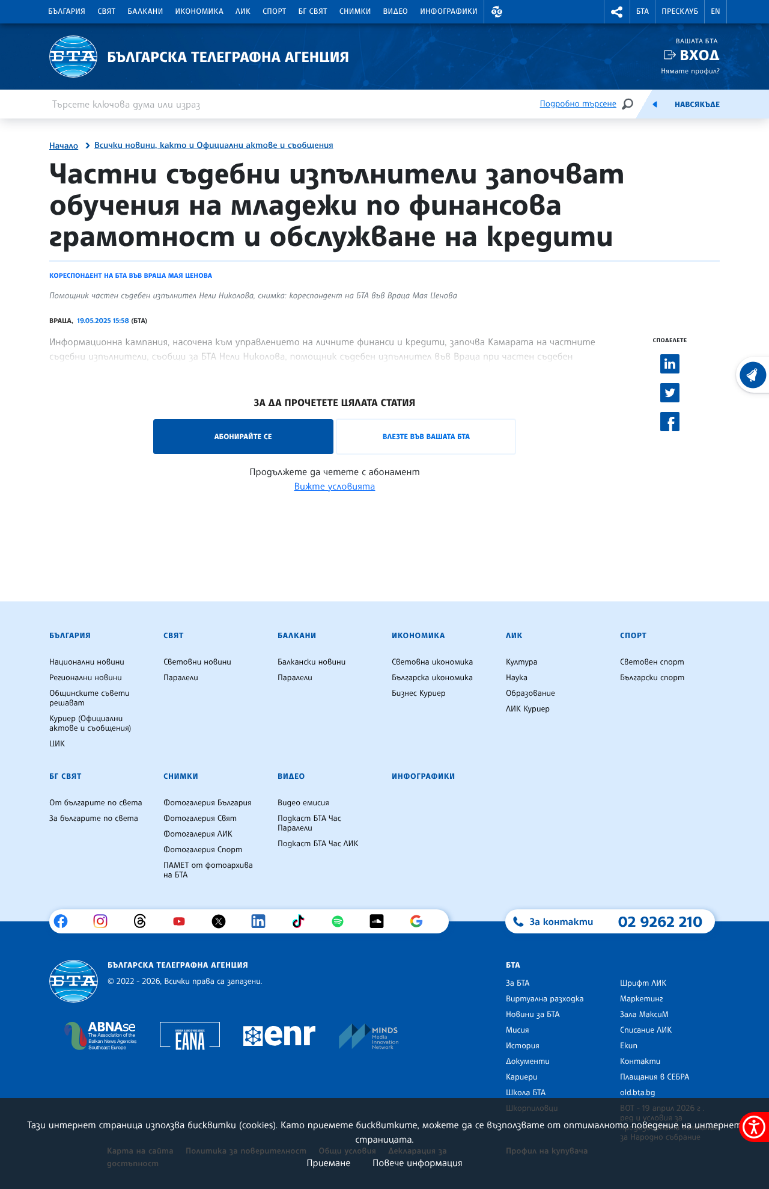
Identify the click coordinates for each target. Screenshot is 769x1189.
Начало (63, 146)
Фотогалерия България (207, 803)
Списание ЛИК (646, 1030)
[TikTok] (302, 921)
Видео (396, 11)
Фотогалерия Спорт (202, 850)
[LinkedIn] (263, 921)
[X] (223, 921)
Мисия (517, 1030)
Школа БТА (526, 1093)
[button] (496, 11)
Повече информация (417, 1163)
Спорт (274, 11)
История (523, 1046)
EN (715, 11)
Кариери (522, 1077)
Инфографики (449, 11)
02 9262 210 (660, 921)
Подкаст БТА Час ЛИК (318, 844)
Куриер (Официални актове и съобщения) (90, 723)
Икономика (199, 11)
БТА (642, 11)
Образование (530, 693)
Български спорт (652, 678)
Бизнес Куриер (419, 693)
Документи (528, 1061)
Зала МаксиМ (644, 1014)
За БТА (517, 983)
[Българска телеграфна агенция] (73, 981)
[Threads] (144, 921)
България (66, 11)
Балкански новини (311, 662)
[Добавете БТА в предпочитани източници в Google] (421, 921)
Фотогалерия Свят (200, 818)
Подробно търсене (578, 104)
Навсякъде (697, 104)
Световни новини (197, 662)
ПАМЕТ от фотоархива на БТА (208, 870)
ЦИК (57, 744)
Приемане (328, 1163)
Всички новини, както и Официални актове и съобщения (213, 145)
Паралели (180, 678)
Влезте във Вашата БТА (426, 436)
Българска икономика (432, 678)
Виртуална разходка (545, 999)
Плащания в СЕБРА (654, 1077)
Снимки (355, 11)
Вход (699, 55)
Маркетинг (641, 999)
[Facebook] (65, 921)
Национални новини (86, 662)
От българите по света (95, 803)
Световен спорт (652, 662)
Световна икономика (432, 662)
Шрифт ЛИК (643, 983)
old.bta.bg (637, 1093)
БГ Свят (313, 11)
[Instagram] (105, 921)
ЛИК (243, 11)
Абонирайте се (243, 436)
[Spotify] (342, 921)
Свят (106, 11)
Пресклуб (679, 11)
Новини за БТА (533, 1014)
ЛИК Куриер (528, 709)
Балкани (145, 11)
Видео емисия (303, 803)
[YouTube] (183, 921)
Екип (628, 1046)
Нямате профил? (690, 70)
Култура (522, 662)
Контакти (640, 1061)
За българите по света (93, 818)
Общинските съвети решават (89, 698)
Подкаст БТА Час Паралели (309, 823)
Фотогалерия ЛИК (198, 834)
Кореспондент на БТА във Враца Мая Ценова (130, 275)
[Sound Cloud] (381, 921)
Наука (516, 678)
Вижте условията (334, 486)
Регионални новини (85, 678)
